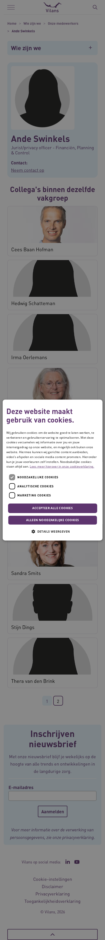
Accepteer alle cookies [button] (52, 508)
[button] (52, 531)
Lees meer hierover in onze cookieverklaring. (62, 467)
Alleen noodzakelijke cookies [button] (52, 520)
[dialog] (53, 470)
